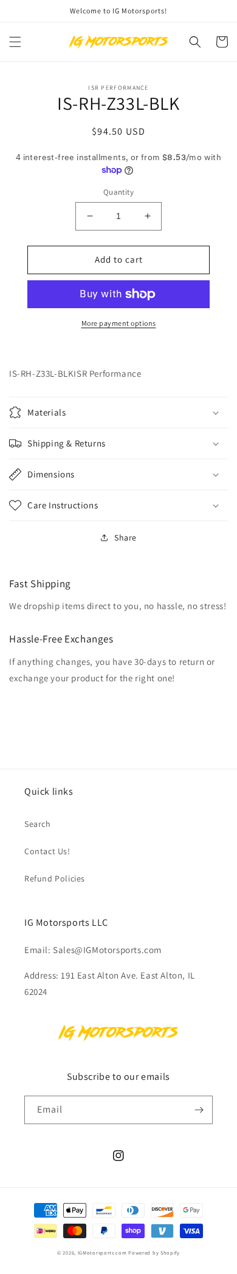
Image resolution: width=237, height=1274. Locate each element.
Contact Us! (47, 851)
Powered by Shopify (154, 1252)
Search (37, 823)
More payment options (118, 323)
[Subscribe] (198, 1110)
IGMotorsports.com (102, 1252)
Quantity (118, 192)
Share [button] (125, 537)
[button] (15, 42)
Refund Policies (54, 878)
